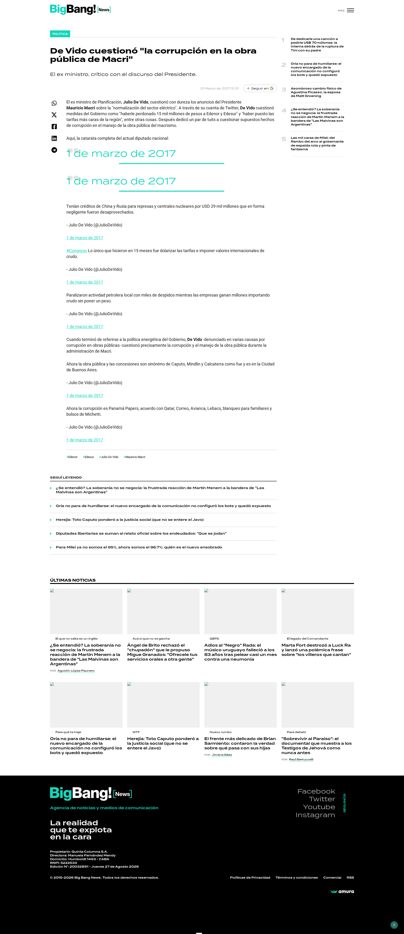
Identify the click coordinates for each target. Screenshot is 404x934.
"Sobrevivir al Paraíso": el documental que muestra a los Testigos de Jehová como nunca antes (316, 746)
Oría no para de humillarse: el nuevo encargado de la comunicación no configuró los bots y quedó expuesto (163, 506)
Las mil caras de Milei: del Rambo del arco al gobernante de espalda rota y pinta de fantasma (317, 144)
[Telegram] (54, 150)
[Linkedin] (54, 138)
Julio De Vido (109, 457)
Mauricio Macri (135, 457)
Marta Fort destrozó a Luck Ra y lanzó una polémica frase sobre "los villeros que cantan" (316, 650)
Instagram (315, 814)
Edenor (72, 457)
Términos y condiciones (297, 878)
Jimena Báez (222, 755)
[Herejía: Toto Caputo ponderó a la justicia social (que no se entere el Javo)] (163, 705)
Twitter (322, 798)
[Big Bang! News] (80, 10)
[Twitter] (54, 115)
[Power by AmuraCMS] (342, 891)
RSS (350, 878)
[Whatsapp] (54, 103)
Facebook (316, 791)
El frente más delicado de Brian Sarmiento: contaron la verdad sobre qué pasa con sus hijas (240, 743)
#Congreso (76, 250)
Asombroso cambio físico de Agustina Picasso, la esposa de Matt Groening (316, 92)
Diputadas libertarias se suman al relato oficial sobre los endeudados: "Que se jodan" (141, 533)
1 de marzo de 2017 (121, 153)
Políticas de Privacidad (250, 878)
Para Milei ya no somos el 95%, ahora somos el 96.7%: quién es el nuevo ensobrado (139, 547)
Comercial (332, 878)
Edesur (89, 457)
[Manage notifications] (394, 925)
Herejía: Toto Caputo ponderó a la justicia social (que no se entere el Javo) (130, 519)
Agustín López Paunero (76, 671)
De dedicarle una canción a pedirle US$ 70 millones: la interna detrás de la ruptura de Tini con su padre (317, 45)
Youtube (319, 806)
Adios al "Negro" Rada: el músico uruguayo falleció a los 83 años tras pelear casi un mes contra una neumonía (240, 652)
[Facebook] (54, 126)
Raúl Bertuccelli (301, 759)
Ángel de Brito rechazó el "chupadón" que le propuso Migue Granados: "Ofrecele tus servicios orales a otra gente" (162, 652)
